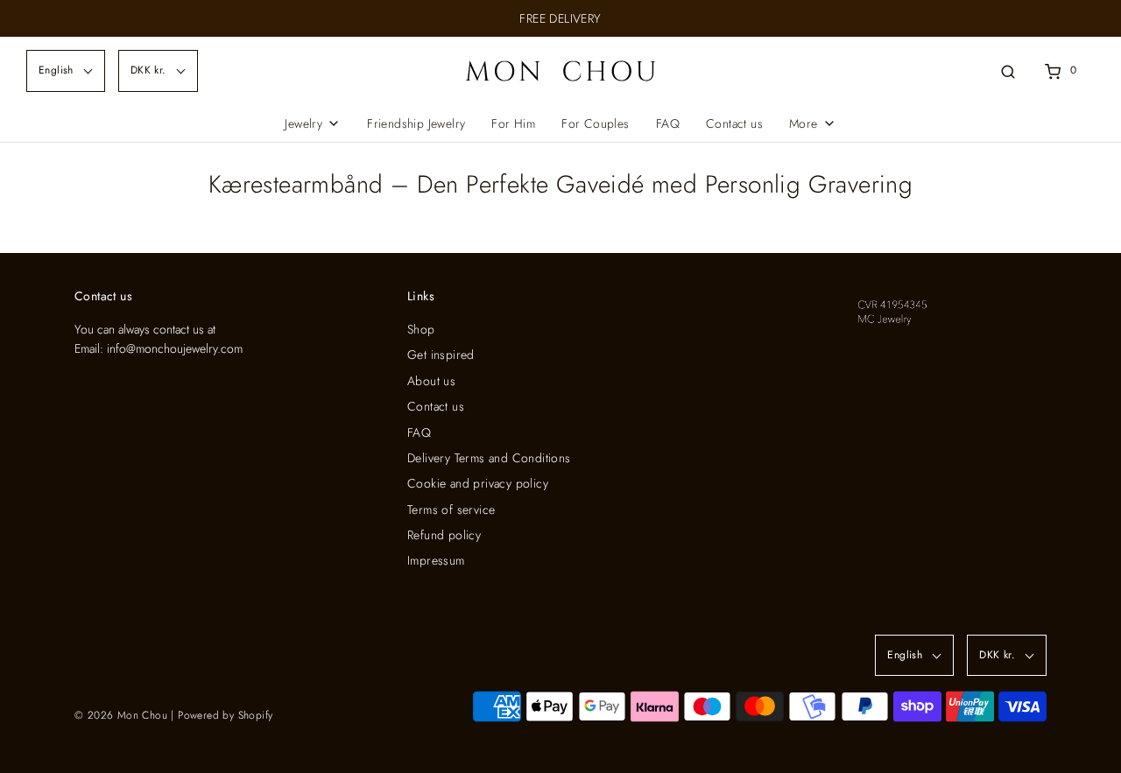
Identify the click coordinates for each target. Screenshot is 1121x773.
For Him (513, 123)
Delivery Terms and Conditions (489, 458)
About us (431, 381)
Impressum (436, 560)
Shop (421, 329)
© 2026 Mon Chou (120, 715)
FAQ (668, 123)
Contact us (734, 123)
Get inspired (441, 354)
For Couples (595, 123)
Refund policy (444, 535)
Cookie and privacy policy (477, 483)
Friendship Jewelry (416, 123)
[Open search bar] (1008, 70)
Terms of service (451, 509)
